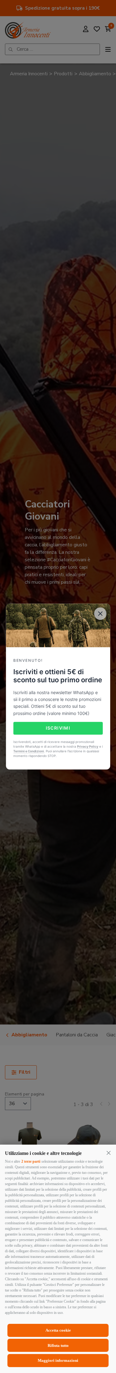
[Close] (100, 613)
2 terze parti (30, 1161)
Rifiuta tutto (58, 1345)
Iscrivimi (58, 728)
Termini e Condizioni (28, 751)
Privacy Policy (87, 746)
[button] (108, 1152)
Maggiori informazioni (58, 1360)
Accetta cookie (58, 1330)
